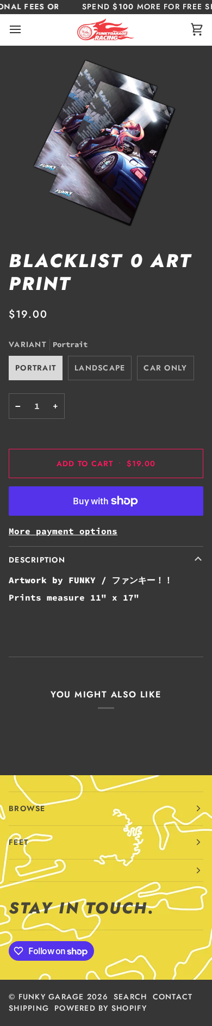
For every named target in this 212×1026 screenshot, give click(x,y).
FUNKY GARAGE (51, 996)
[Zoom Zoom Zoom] (106, 143)
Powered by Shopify (100, 1008)
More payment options (63, 531)
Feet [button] (18, 842)
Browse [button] (27, 808)
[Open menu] (25, 29)
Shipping (29, 1008)
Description (37, 559)
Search (130, 996)
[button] (106, 871)
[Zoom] (36, 212)
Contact (173, 996)
